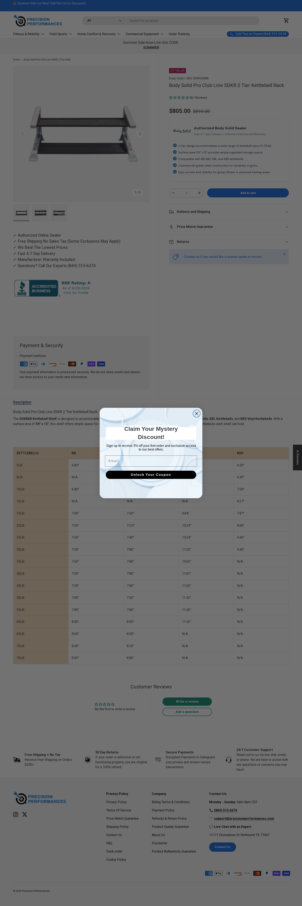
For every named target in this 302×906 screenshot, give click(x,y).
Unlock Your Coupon (151, 474)
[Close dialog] (196, 413)
